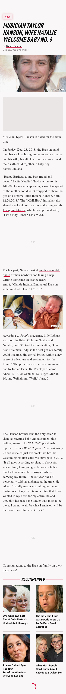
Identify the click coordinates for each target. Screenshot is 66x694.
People (24, 335)
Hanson (47, 149)
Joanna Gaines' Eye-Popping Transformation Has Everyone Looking (14, 671)
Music (8, 16)
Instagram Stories (14, 210)
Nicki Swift (34, 443)
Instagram (30, 154)
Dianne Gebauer (14, 46)
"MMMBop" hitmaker (40, 200)
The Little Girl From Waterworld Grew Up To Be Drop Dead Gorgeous (48, 621)
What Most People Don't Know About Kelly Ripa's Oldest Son (49, 669)
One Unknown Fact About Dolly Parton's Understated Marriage (15, 619)
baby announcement (37, 438)
